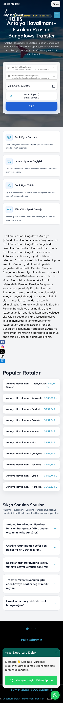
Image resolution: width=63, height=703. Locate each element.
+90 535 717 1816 (11, 4)
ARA (31, 106)
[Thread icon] (2, 356)
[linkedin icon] (2, 361)
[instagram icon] (2, 346)
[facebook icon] (2, 342)
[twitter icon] (2, 351)
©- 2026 (26, 698)
